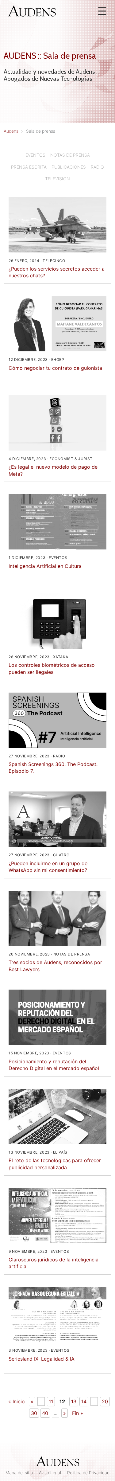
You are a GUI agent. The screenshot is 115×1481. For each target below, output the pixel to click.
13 (73, 1401)
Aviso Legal (50, 1472)
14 (83, 1401)
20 (105, 1401)
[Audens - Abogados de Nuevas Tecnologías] (31, 10)
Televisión (57, 178)
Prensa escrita (29, 167)
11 (51, 1401)
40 (45, 1413)
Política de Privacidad (88, 1472)
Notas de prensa (70, 155)
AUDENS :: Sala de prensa (50, 55)
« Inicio (16, 1401)
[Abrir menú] (102, 11)
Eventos (35, 155)
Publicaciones (69, 167)
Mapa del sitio (19, 1472)
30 (34, 1413)
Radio (97, 167)
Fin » (77, 1413)
